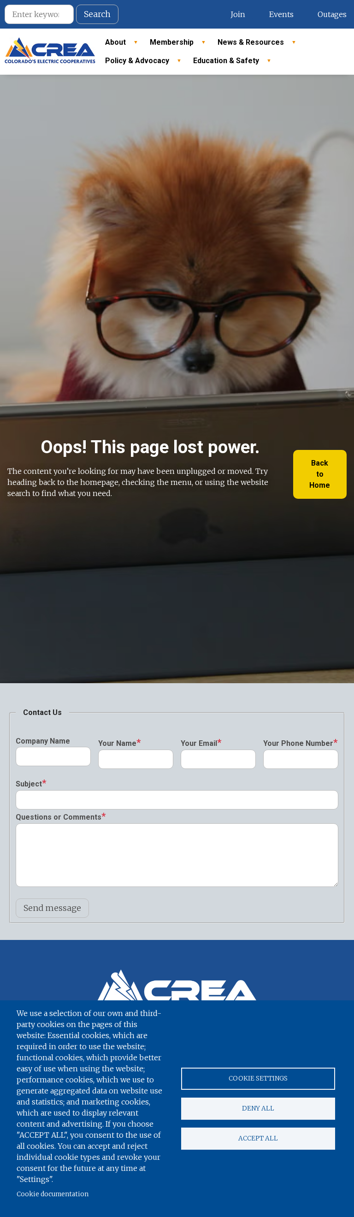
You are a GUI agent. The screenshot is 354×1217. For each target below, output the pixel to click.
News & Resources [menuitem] (247, 45)
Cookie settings (258, 1078)
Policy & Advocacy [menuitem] (133, 63)
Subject (29, 784)
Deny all (258, 1108)
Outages (332, 14)
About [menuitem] (112, 45)
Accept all (258, 1138)
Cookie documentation (52, 1194)
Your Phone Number (298, 743)
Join (237, 14)
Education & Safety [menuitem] (222, 63)
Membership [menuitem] (168, 45)
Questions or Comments (58, 817)
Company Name (43, 741)
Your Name (117, 743)
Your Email (199, 743)
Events (281, 14)
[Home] (50, 51)
